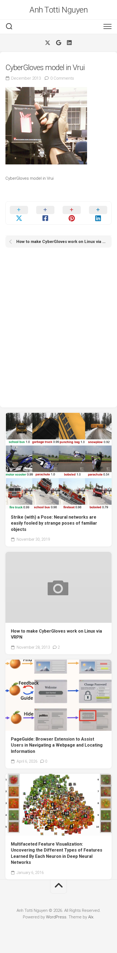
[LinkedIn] (69, 42)
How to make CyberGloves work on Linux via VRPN (56, 634)
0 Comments (62, 78)
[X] (47, 42)
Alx (90, 917)
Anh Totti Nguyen (58, 9)
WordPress (56, 917)
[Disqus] (58, 326)
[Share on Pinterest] (72, 213)
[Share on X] (19, 213)
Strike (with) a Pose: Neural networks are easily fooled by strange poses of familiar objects (54, 523)
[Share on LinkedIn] (98, 213)
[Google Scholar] (58, 42)
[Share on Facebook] (45, 213)
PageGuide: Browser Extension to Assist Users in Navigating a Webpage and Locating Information (57, 745)
